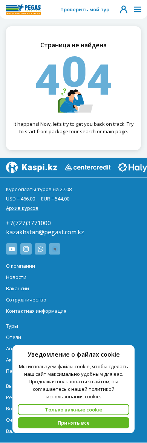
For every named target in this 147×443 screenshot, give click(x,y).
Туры (12, 325)
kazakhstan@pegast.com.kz (45, 232)
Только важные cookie (73, 409)
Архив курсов (22, 208)
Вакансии (17, 288)
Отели (13, 337)
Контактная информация (36, 310)
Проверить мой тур (84, 9)
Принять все (74, 422)
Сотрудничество (26, 299)
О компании (20, 265)
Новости (16, 277)
